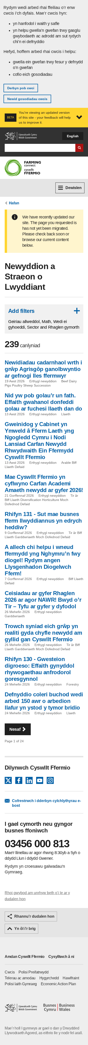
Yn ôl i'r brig (25, 929)
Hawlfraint (71, 978)
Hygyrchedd (49, 978)
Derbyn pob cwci (20, 88)
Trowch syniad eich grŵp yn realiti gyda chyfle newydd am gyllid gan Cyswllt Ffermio (43, 632)
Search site (79, 148)
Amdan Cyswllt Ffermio (25, 957)
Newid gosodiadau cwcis (27, 99)
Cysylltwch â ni (61, 957)
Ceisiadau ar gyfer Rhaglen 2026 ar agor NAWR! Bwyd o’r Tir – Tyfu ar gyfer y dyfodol (43, 599)
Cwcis (10, 972)
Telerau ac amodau (20, 978)
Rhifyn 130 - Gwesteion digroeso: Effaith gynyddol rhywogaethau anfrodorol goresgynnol (39, 669)
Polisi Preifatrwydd (33, 972)
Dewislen (73, 188)
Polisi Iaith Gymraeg (21, 984)
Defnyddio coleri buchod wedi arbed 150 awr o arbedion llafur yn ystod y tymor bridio (44, 701)
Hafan (14, 203)
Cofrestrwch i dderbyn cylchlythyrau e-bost (46, 803)
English (73, 136)
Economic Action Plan (58, 984)
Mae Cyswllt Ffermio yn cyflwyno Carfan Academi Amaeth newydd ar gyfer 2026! (44, 483)
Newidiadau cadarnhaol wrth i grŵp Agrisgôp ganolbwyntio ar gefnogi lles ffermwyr (43, 369)
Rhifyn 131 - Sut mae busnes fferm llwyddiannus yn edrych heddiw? (43, 520)
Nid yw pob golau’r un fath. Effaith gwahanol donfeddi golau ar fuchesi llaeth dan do (43, 402)
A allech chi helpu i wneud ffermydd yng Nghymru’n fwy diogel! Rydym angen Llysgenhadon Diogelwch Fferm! (42, 560)
